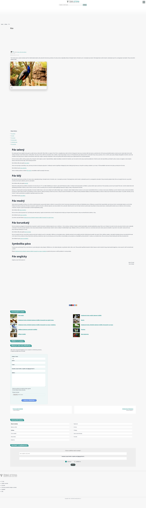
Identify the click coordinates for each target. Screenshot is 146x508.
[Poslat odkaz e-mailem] (74, 305)
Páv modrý (13, 137)
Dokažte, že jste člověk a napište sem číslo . (23, 368)
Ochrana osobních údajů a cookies (9, 487)
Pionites (83, 329)
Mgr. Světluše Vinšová (21, 52)
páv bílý (26, 183)
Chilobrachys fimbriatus (127, 409)
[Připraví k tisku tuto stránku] (76, 305)
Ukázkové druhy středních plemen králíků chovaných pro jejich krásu (39, 217)
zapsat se (69, 461)
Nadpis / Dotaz (15, 356)
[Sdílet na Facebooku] (69, 305)
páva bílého (22, 195)
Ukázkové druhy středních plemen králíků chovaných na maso (97, 324)
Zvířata (6, 24)
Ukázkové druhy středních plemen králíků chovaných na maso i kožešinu (30, 251)
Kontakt (75, 436)
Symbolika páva (14, 142)
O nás (3, 481)
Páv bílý (12, 135)
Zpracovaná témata (78, 433)
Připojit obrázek (15, 392)
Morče (82, 320)
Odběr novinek (5, 483)
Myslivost (76, 424)
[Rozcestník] (144, 2)
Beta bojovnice (85, 334)
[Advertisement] (34, 15)
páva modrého (23, 210)
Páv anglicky (13, 144)
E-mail (13, 364)
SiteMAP (3, 489)
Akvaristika (13, 436)
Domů (2, 24)
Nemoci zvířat (14, 427)
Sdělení (13, 372)
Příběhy (75, 430)
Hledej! (84, 4)
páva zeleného (23, 168)
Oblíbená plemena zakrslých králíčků (27, 329)
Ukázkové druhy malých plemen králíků (91, 315)
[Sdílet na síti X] (71, 305)
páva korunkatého (24, 238)
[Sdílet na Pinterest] (73, 305)
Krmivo (75, 427)
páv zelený (27, 163)
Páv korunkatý (14, 140)
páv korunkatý (28, 232)
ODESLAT (73, 464)
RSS (2, 491)
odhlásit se (78, 461)
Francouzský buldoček (18, 409)
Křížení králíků (22, 334)
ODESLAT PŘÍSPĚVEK (29, 400)
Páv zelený (13, 133)
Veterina (13, 440)
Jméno (13, 360)
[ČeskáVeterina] (73, 3)
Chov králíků (13, 433)
